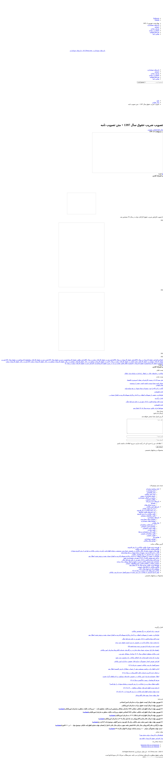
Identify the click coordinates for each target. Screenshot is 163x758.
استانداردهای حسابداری (148, 521)
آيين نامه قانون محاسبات (147, 524)
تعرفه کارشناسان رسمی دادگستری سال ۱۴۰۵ (144, 680)
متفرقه (153, 503)
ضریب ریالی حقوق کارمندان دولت (62, 361)
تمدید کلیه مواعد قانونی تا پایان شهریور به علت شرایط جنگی (140, 560)
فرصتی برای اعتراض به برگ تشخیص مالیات (145, 554)
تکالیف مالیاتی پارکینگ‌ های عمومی (148, 567)
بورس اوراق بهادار (149, 505)
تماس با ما (156, 34)
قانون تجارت (151, 530)
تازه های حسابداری (153, 25)
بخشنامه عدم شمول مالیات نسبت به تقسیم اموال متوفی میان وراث (138, 561)
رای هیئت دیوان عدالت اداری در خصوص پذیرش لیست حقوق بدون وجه (137, 642)
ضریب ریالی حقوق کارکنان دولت (82, 361)
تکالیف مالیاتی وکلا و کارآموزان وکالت (147, 549)
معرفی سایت (155, 28)
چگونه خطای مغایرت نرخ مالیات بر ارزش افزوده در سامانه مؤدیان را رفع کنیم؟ (134, 684)
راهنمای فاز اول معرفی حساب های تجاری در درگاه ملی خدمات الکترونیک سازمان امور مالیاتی (129, 650)
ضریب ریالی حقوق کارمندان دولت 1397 (39, 361)
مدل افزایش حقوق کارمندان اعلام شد (151, 738)
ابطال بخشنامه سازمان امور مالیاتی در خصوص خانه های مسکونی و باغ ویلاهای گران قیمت (131, 676)
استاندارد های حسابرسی (147, 519)
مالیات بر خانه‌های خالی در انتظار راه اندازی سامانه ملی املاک (144, 373)
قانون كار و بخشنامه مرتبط (146, 532)
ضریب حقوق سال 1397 (12, 360)
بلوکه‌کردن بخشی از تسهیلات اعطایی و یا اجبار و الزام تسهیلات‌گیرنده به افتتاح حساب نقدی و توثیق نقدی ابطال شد (123, 556)
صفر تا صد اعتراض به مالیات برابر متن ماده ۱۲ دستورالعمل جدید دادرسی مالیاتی (134, 572)
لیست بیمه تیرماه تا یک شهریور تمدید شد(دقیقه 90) (143, 646)
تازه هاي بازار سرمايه (152, 501)
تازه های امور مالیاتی (152, 507)
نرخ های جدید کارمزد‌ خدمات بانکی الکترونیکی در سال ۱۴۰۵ (140, 673)
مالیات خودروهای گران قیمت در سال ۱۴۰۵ (145, 570)
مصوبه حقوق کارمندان (154, 363)
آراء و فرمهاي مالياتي (148, 508)
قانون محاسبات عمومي (148, 533)
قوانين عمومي (152, 130)
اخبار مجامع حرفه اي (152, 489)
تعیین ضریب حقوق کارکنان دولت (38, 360)
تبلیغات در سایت (154, 30)
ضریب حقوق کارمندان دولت (100, 361)
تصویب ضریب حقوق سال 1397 (58, 360)
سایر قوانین (159, 130)
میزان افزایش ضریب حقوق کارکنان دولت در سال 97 (81, 363)
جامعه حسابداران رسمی (147, 496)
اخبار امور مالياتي (150, 494)
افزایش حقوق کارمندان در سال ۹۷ (125, 360)
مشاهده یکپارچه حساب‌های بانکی (149, 569)
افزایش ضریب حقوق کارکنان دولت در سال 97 (100, 360)
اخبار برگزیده (159, 398)
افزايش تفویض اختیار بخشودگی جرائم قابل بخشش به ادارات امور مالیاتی (136, 661)
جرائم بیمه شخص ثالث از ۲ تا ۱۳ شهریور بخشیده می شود (141, 558)
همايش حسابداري (150, 539)
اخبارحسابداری (150, 490)
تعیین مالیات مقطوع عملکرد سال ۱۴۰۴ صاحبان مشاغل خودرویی (139, 654)
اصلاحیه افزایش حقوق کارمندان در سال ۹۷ (149, 360)
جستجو (157, 27)
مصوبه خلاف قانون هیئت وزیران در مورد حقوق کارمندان (115, 363)
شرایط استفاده (154, 32)
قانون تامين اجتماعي (149, 528)
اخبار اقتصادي (158, 392)
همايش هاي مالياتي (149, 541)
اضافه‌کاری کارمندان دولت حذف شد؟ (151, 735)
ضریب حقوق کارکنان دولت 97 (142, 361)
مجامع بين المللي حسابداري (146, 498)
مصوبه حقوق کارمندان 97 (140, 363)
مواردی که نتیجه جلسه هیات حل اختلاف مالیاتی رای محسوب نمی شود (137, 657)
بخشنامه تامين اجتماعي (148, 526)
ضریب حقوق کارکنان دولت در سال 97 (121, 361)
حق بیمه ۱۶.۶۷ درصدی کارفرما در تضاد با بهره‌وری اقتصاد (145, 380)
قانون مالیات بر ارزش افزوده (146, 514)
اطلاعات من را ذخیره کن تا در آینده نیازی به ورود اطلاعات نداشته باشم (139, 443)
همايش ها (156, 537)
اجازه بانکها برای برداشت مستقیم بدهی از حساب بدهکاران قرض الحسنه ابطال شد (133, 669)
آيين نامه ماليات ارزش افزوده (146, 510)
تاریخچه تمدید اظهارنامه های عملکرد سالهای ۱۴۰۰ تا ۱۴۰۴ (141, 688)
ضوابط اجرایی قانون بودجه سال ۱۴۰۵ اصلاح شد (144, 565)
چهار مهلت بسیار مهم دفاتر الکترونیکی (147, 695)
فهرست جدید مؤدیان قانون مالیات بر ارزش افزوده (143, 547)
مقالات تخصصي (150, 499)
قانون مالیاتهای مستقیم (148, 515)
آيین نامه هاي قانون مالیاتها (147, 512)
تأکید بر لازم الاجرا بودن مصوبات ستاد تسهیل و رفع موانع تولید (140, 552)
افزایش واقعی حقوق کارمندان (77, 360)
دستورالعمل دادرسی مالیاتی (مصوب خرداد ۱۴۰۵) (143, 665)
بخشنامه (61, 709)
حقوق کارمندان (24, 360)
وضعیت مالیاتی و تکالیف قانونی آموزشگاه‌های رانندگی (142, 563)
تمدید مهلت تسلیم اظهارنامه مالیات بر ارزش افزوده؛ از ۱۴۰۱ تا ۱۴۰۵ (137, 691)
